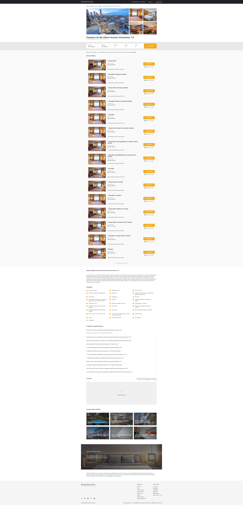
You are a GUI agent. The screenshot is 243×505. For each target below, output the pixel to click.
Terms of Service (140, 491)
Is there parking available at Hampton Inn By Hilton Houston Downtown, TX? (105, 358)
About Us (139, 486)
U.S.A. (96, 6)
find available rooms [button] (121, 263)
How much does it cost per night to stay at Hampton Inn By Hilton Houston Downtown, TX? (108, 337)
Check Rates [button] (149, 64)
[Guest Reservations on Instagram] (88, 498)
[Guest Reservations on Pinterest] (91, 498)
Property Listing (140, 496)
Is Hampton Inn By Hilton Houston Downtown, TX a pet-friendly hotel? (103, 351)
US (156, 379)
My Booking (142, 1)
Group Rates (155, 490)
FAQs (138, 488)
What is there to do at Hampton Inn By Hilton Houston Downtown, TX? (103, 361)
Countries (92, 6)
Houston (100, 6)
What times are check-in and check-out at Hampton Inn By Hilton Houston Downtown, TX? (108, 340)
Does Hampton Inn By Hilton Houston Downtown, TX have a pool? (102, 344)
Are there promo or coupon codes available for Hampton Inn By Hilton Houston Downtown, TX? (109, 372)
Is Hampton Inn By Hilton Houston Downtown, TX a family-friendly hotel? (104, 365)
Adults (126, 45)
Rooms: (116, 45)
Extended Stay (156, 493)
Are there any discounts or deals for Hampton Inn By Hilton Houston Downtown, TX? (107, 368)
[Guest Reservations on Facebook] (82, 498)
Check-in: (90, 45)
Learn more (133, 52)
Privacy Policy (140, 493)
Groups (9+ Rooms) (136, 1)
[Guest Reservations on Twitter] (84, 498)
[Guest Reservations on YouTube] (94, 498)
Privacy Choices (156, 495)
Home (87, 6)
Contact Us (155, 486)
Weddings (155, 491)
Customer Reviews (141, 490)
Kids (136, 45)
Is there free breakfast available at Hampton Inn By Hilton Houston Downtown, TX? (106, 354)
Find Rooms (150, 46)
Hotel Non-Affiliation (141, 498)
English (150, 2)
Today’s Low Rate (150, 67)
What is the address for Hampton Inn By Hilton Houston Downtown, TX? (104, 330)
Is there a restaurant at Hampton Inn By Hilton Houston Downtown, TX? (104, 347)
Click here (110, 476)
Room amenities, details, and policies (116, 69)
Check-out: (103, 45)
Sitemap (138, 495)
